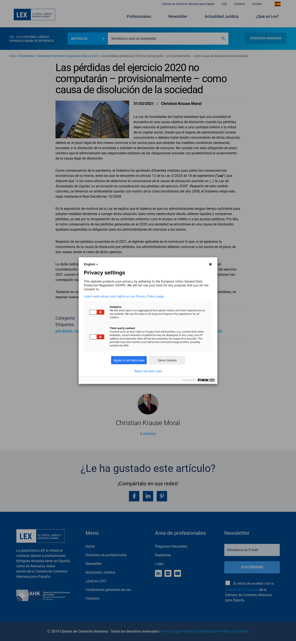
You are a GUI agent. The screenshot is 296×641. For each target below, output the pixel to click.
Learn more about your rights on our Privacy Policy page (124, 296)
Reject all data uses (148, 371)
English (89, 264)
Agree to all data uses (129, 360)
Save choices (167, 360)
